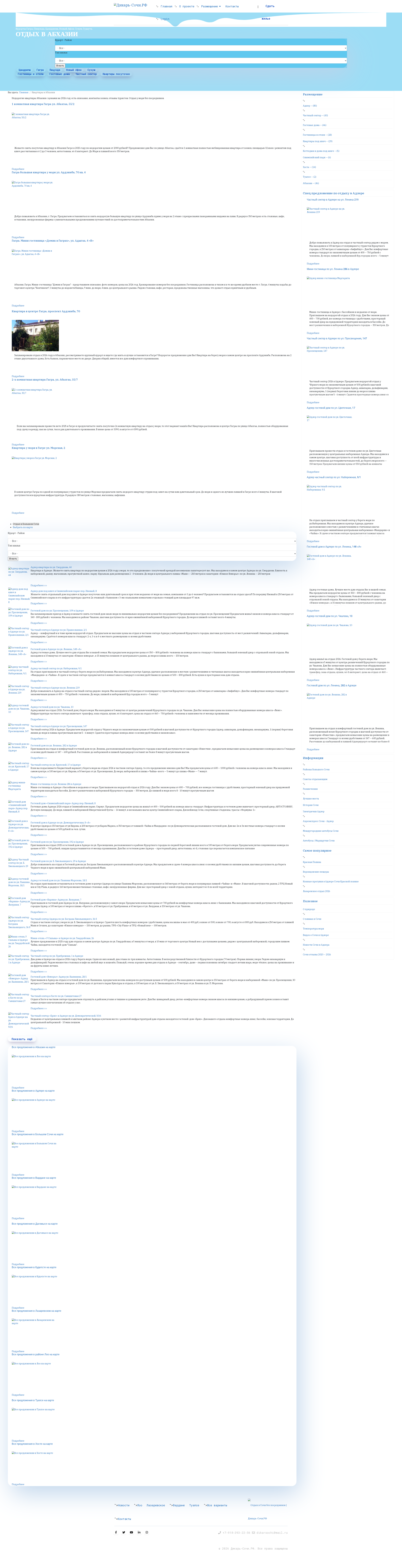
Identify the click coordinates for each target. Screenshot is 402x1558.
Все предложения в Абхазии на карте (33, 1047)
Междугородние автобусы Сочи (321, 831)
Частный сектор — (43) (315, 115)
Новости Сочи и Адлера (316, 944)
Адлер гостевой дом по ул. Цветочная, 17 (331, 408)
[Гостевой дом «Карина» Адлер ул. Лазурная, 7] (19, 904)
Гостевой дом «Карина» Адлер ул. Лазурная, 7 (56, 899)
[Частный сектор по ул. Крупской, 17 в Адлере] (19, 769)
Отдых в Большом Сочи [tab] (26, 524)
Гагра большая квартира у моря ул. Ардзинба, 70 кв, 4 (49, 172)
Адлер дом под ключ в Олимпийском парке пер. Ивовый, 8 (64, 591)
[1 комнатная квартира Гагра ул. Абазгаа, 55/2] (154, 128)
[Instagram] (146, 1532)
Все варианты (217, 1505)
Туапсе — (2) (309, 176)
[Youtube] (131, 1532)
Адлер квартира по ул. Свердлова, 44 (51, 567)
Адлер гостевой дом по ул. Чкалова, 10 (52, 707)
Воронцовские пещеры (316, 871)
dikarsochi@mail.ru (272, 1533)
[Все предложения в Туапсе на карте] (154, 1423)
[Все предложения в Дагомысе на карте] (154, 1247)
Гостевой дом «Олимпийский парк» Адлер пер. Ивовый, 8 (63, 803)
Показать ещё (22, 1039)
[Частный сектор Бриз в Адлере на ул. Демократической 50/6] (19, 1020)
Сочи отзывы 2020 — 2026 (317, 954)
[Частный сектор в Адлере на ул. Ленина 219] (19, 692)
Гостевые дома (59, 74)
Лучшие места (311, 798)
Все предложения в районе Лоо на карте (36, 1354)
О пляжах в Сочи (312, 919)
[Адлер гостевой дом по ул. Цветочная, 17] (350, 431)
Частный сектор (86, 74)
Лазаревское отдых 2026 (316, 891)
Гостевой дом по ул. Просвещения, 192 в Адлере (57, 841)
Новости (123, 1505)
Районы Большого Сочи (316, 769)
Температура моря (313, 928)
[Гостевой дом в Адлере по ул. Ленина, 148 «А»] (19, 654)
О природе (309, 909)
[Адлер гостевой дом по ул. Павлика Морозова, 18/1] (19, 885)
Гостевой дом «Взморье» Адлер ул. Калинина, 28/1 (59, 976)
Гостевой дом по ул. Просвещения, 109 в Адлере (57, 610)
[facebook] (116, 1532)
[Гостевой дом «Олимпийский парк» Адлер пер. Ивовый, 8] (19, 808)
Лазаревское (156, 1505)
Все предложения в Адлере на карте (33, 1091)
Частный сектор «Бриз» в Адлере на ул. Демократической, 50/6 (66, 1015)
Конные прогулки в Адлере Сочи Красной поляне (331, 881)
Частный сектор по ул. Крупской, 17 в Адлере (56, 764)
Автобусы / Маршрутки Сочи (319, 840)
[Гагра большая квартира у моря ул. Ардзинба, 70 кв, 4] (154, 196)
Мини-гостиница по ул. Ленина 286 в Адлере (56, 784)
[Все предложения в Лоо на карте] (154, 1070)
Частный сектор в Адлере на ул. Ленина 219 (55, 687)
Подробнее (18, 169)
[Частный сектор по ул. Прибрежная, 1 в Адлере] (19, 962)
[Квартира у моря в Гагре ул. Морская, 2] (154, 472)
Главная (166, 6)
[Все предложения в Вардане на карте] (154, 1201)
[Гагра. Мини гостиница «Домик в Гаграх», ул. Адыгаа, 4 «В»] (154, 265)
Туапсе (194, 1505)
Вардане (179, 1505)
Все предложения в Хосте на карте (32, 1444)
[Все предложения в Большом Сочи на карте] (154, 1157)
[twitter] (123, 1532)
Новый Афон (73, 69)
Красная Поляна (312, 862)
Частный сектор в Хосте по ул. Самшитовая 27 (56, 996)
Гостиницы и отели (30, 74)
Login (165, 19)
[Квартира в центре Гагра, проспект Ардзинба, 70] (154, 335)
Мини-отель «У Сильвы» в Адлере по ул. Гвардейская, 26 (62, 938)
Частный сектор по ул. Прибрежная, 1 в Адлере (57, 956)
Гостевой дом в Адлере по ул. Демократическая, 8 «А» (60, 822)
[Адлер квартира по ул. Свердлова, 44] (19, 575)
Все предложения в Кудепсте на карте (34, 1267)
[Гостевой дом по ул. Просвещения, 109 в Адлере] (19, 615)
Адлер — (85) (310, 105)
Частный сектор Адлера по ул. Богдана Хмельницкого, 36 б (64, 919)
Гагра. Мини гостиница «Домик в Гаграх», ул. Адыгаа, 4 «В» (53, 240)
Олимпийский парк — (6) (317, 157)
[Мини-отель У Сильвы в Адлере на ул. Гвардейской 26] (19, 943)
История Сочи (311, 805)
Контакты (232, 6)
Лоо (139, 1505)
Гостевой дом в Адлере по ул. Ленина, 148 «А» (56, 649)
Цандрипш (25, 69)
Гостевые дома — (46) (314, 125)
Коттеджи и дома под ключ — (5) (321, 151)
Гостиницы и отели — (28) (317, 134)
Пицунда (55, 69)
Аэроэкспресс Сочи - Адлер (318, 821)
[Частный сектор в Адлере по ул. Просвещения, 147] (19, 731)
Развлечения (310, 789)
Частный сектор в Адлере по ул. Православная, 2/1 (59, 630)
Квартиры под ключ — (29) (317, 141)
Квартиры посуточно (116, 74)
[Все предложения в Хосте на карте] (154, 1467)
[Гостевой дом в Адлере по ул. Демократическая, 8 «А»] (19, 827)
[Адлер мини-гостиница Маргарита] (19, 789)
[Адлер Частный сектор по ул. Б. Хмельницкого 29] (19, 866)
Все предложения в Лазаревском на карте (36, 1311)
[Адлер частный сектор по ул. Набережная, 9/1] (19, 673)
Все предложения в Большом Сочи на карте (37, 1134)
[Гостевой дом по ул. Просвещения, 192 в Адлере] (19, 846)
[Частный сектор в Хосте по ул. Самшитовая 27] (19, 1001)
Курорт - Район (63, 40)
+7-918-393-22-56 (237, 1533)
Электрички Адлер (313, 811)
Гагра (40, 69)
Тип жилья (61, 52)
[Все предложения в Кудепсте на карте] (154, 1290)
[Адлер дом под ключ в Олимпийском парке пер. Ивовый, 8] (19, 595)
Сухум (91, 69)
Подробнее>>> (39, 585)
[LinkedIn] (139, 1532)
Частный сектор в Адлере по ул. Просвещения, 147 (59, 726)
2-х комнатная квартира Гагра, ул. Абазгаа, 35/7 (45, 379)
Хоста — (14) (309, 167)
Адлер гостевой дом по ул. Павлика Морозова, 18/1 (59, 880)
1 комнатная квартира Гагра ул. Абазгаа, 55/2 (43, 104)
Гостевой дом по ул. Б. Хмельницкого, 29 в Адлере (58, 861)
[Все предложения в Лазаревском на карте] (154, 1334)
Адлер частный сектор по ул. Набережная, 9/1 (56, 668)
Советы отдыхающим (315, 779)
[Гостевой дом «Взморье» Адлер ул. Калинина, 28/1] (19, 981)
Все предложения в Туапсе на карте (33, 1400)
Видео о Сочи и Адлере (316, 935)
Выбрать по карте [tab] (23, 527)
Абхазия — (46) (311, 183)
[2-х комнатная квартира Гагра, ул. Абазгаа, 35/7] (154, 404)
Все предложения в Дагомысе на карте (35, 1224)
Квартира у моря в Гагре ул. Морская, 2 (38, 448)
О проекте (186, 6)
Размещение (209, 6)
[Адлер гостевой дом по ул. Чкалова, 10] (19, 712)
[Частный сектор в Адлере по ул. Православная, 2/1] (19, 634)
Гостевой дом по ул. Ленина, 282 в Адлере (54, 745)
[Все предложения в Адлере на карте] (154, 1114)
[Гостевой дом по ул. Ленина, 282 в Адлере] (19, 750)
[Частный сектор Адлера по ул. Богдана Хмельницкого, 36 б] (19, 924)
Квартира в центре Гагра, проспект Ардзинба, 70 (46, 311)
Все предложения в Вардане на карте (34, 1178)
